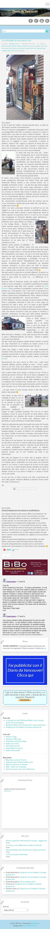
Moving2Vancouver (13, 746)
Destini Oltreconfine (13, 750)
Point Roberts (21, 48)
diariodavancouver (14, 44)
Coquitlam (37, 46)
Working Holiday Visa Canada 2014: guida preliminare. (26, 725)
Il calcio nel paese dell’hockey (17, 854)
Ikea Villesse (13, 48)
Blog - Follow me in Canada (16, 767)
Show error (7, 791)
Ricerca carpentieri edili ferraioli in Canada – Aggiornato (26, 840)
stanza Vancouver (12, 50)
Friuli (45, 46)
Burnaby (14, 46)
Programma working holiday (16, 741)
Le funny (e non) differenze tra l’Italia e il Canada (24, 845)
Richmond (33, 48)
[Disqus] (25, 606)
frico (42, 46)
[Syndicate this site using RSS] (47, 21)
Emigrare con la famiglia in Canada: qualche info (24, 727)
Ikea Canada (5, 48)
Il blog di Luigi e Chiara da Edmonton (19, 762)
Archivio (6, 906)
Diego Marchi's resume (14, 748)
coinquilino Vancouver (28, 46)
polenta (28, 48)
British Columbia (6, 46)
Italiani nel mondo (12, 743)
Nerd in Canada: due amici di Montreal (20, 769)
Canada (19, 46)
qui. (45, 648)
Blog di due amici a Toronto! (16, 760)
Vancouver (21, 50)
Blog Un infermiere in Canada (17, 764)
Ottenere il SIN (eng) (13, 739)
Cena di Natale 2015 (27, 881)
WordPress (36, 923)
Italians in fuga (11, 736)
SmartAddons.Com (30, 925)
